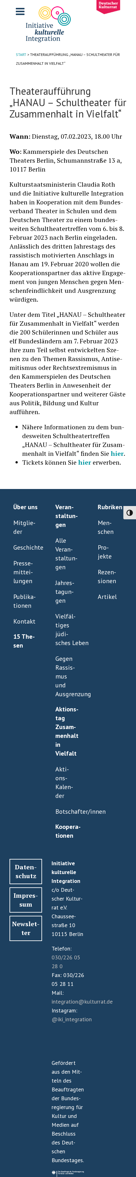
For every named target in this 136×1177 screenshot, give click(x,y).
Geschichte (24, 547)
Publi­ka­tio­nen (24, 601)
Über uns (25, 507)
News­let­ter (26, 928)
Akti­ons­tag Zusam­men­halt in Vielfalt (66, 731)
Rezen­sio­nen (107, 576)
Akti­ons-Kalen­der (64, 782)
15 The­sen (24, 640)
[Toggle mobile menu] (21, 11)
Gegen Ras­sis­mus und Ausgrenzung (66, 676)
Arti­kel (107, 597)
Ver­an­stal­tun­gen (66, 516)
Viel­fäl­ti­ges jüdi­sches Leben (66, 629)
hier (117, 453)
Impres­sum (26, 899)
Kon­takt (24, 621)
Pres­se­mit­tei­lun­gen (23, 572)
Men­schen (106, 527)
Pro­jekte (105, 551)
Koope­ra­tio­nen (68, 831)
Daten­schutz (26, 871)
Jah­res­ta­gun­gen (64, 592)
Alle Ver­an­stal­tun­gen (66, 553)
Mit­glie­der (24, 527)
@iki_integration (72, 1019)
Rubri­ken (110, 507)
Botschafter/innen (66, 811)
